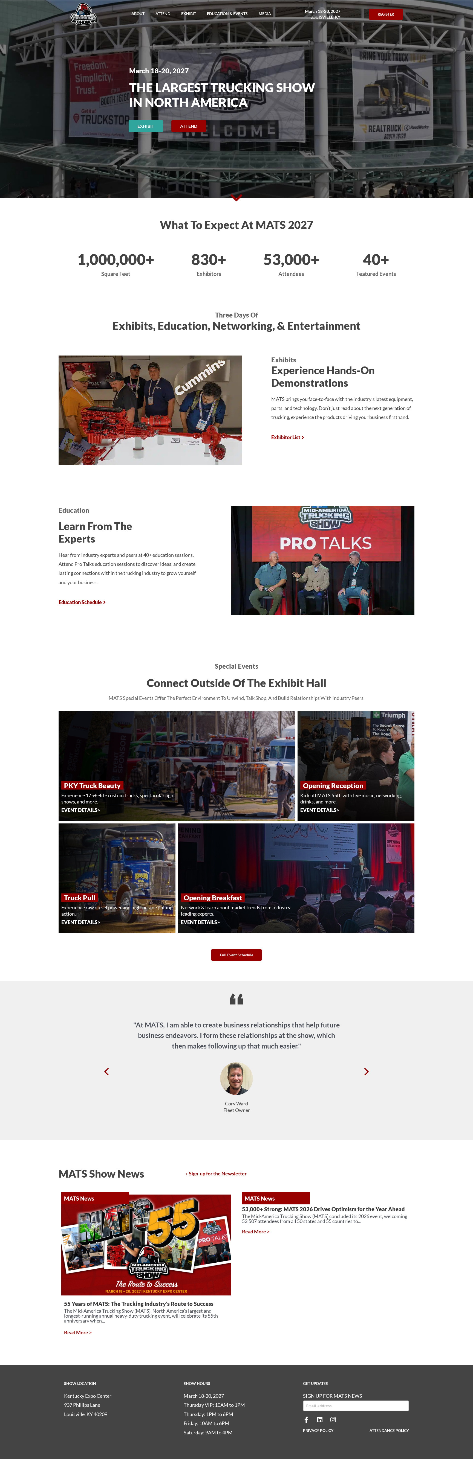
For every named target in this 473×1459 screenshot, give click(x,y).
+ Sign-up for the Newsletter (216, 1173)
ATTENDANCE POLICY (389, 1430)
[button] (138, 13)
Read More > (78, 1332)
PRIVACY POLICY (318, 1430)
